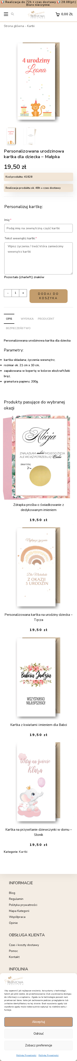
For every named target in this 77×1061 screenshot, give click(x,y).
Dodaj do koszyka (48, 296)
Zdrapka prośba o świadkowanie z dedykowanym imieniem (38, 507)
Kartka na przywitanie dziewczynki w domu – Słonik (38, 832)
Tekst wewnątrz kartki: (27, 238)
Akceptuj (38, 1022)
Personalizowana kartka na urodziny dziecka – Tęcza (38, 617)
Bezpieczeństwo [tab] (18, 328)
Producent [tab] (46, 319)
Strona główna (14, 26)
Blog (12, 893)
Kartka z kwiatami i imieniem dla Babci (38, 724)
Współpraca (17, 917)
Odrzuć (39, 1033)
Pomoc (13, 951)
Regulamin (16, 899)
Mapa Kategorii (19, 911)
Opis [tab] (9, 319)
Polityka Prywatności (26, 1055)
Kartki (31, 26)
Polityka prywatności (23, 905)
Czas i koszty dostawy (24, 945)
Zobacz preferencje (38, 1045)
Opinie (13, 923)
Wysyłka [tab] (27, 319)
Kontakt (14, 957)
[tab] (16, 316)
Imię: (14, 220)
